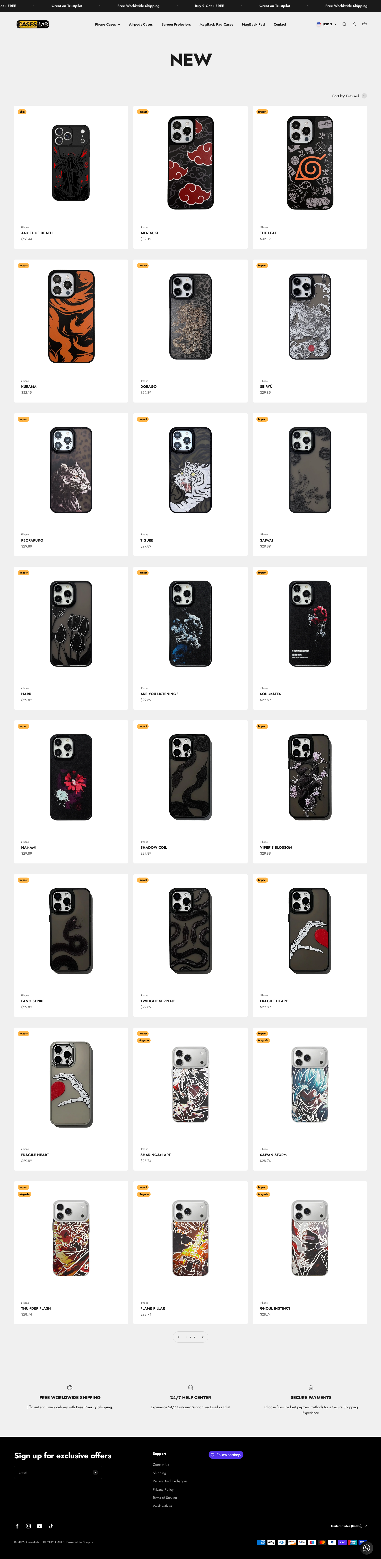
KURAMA (29, 386)
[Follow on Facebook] (17, 1526)
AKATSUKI (149, 233)
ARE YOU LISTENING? (159, 693)
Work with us (162, 1506)
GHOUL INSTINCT (275, 1308)
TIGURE (146, 540)
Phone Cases (105, 24)
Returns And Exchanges (170, 1481)
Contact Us (161, 1464)
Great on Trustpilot (192, 5)
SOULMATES (270, 693)
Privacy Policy (163, 1489)
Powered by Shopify (79, 1542)
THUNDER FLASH (36, 1308)
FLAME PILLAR (152, 1308)
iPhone (25, 227)
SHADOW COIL (153, 847)
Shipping (159, 1472)
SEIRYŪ (266, 386)
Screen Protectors (176, 24)
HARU (26, 693)
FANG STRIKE (33, 1001)
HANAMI (28, 847)
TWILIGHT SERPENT (157, 1001)
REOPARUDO (32, 540)
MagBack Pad (253, 24)
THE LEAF (268, 233)
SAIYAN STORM (273, 1154)
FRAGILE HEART (274, 1001)
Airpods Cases (141, 24)
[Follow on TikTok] (51, 1526)
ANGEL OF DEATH (37, 233)
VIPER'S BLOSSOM (276, 847)
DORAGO (148, 386)
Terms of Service (165, 1497)
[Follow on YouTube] (40, 1526)
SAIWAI (266, 540)
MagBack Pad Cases (216, 24)
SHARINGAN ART (155, 1154)
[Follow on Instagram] (28, 1526)
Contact (280, 24)
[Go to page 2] (202, 1337)
